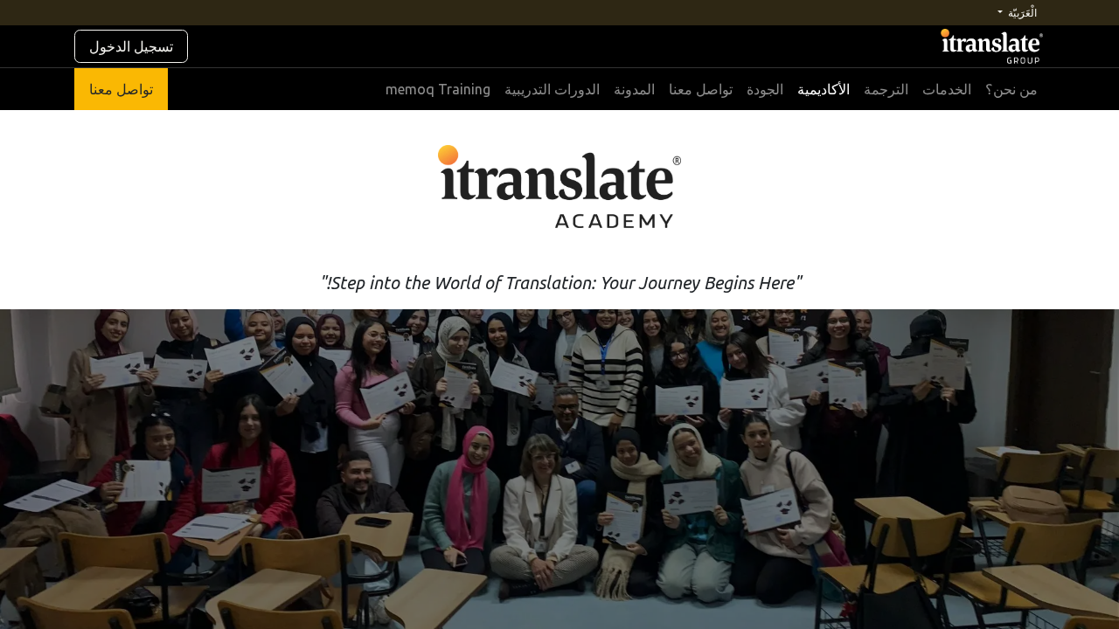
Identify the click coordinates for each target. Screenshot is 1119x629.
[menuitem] (1011, 89)
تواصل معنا (121, 89)
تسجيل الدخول (131, 46)
